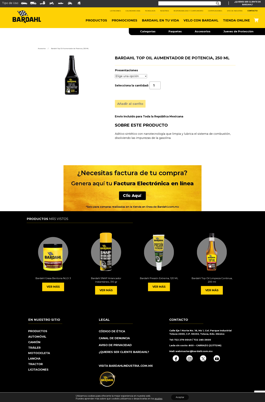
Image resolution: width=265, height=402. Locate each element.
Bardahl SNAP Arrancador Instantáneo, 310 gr (106, 280)
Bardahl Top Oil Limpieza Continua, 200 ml (212, 280)
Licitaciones (38, 369)
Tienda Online (236, 20)
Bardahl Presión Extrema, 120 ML (159, 278)
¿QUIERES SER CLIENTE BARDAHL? (124, 352)
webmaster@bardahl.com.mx (194, 351)
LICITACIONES (115, 11)
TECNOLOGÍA (150, 11)
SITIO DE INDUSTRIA (234, 11)
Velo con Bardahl (201, 20)
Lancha (34, 358)
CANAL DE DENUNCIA (114, 338)
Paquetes (175, 31)
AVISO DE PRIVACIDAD (115, 345)
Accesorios (202, 31)
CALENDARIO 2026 (133, 11)
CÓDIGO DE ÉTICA (112, 331)
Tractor (35, 364)
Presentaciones (126, 70)
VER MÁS (53, 286)
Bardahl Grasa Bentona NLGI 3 (53, 278)
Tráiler (34, 347)
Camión (34, 342)
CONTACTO (252, 11)
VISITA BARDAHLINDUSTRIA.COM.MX (126, 366)
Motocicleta (39, 353)
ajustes (158, 398)
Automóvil (37, 336)
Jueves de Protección (238, 31)
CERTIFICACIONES (215, 11)
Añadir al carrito (130, 104)
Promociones (124, 20)
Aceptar (180, 397)
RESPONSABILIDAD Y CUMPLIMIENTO (188, 11)
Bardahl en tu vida (160, 20)
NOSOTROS (164, 11)
